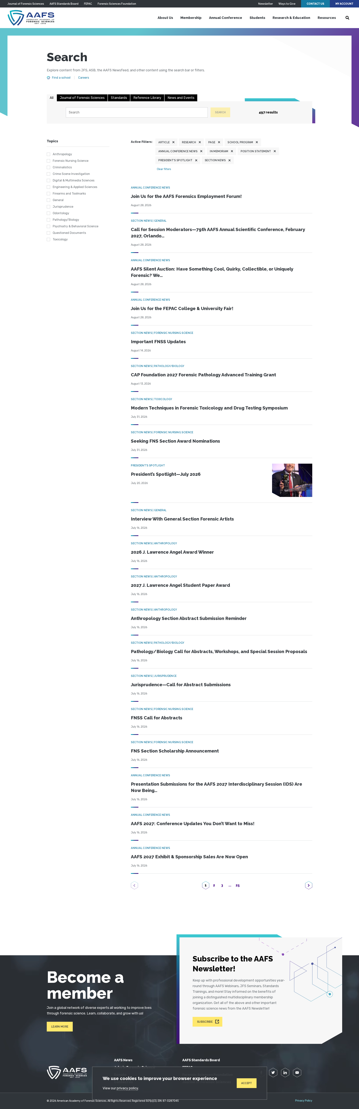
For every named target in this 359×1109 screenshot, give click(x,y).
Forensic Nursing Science (70, 161)
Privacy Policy (303, 1100)
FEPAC (88, 3)
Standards (119, 98)
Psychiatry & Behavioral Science (75, 226)
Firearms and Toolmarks (69, 193)
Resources (327, 18)
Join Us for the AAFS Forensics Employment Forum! (186, 196)
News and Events (181, 98)
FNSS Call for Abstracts (156, 717)
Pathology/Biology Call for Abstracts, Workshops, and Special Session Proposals (219, 651)
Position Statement (256, 151)
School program (240, 142)
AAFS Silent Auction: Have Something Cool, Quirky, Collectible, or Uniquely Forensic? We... (212, 272)
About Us (165, 18)
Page (211, 142)
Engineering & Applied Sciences (75, 187)
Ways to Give (286, 3)
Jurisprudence (63, 206)
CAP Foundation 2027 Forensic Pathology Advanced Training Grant (203, 374)
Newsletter (265, 3)
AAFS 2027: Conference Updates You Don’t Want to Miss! (192, 823)
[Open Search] (347, 18)
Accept (246, 1083)
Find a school (61, 77)
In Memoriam (219, 151)
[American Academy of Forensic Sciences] (30, 18)
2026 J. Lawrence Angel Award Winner (172, 552)
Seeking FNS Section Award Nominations (175, 441)
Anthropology (62, 154)
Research (189, 142)
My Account (344, 3)
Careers (83, 77)
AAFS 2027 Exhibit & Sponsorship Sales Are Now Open (189, 856)
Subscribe (205, 1021)
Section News (215, 160)
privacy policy (127, 1088)
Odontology (61, 213)
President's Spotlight (175, 160)
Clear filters (164, 169)
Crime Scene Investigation (71, 174)
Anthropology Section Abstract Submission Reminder (189, 618)
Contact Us (315, 3)
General (58, 200)
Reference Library (147, 98)
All (51, 98)
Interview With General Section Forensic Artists (182, 519)
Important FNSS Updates (158, 341)
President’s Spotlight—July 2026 (166, 474)
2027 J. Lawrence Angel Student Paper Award (180, 585)
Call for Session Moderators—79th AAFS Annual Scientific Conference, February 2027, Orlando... (218, 233)
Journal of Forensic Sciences (25, 3)
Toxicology (60, 239)
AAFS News (123, 1060)
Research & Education (291, 18)
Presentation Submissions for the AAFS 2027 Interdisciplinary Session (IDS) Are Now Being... (216, 787)
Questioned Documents (69, 233)
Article (164, 142)
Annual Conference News (177, 151)
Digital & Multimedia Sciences (73, 180)
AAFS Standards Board (64, 3)
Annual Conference (225, 18)
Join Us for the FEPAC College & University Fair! (182, 308)
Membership (191, 18)
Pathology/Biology (66, 220)
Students (257, 18)
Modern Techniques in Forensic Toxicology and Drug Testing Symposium (209, 408)
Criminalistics (62, 167)
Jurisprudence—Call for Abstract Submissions (181, 684)
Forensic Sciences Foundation (117, 3)
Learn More (59, 1026)
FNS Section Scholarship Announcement (175, 751)
